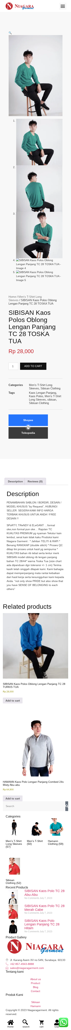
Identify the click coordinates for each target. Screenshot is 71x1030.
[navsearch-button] (25, 1022)
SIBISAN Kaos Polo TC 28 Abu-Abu (44, 893)
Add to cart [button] (12, 700)
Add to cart (33, 366)
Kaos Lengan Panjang (42, 392)
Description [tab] (15, 481)
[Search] (66, 806)
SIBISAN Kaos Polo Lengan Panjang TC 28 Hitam (41, 924)
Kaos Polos (36, 396)
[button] (62, 6)
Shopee (28, 420)
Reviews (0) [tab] (35, 481)
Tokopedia (28, 432)
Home (12, 296)
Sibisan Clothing (50, 388)
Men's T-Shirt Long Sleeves (45, 398)
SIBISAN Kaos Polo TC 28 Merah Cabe (44, 908)
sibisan (51, 399)
